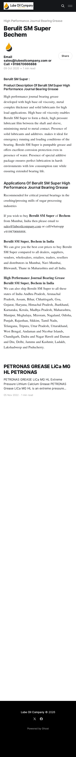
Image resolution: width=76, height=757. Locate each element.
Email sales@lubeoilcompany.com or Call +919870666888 (27, 60)
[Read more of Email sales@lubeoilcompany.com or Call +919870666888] (9, 47)
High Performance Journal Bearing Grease (33, 21)
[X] (34, 718)
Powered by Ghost (38, 728)
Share (65, 55)
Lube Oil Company (32, 712)
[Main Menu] (70, 6)
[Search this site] (63, 6)
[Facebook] (41, 718)
